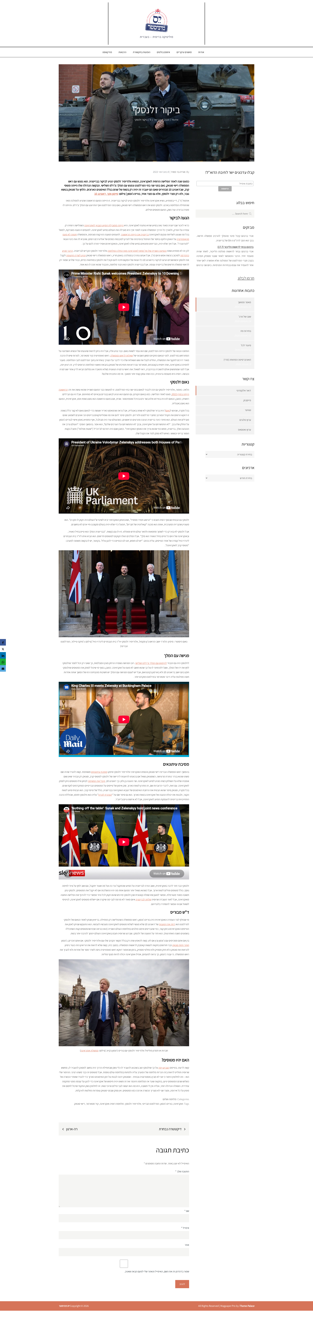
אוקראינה (178, 1103)
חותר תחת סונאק (180, 945)
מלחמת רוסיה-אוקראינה (112, 1103)
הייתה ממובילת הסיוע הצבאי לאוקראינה (104, 225)
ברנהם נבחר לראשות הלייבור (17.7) (235, 237)
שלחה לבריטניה (143, 899)
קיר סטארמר (92, 1103)
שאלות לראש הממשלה (121, 355)
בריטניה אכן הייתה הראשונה (135, 234)
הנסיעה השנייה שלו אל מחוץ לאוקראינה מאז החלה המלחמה (137, 251)
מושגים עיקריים (184, 52)
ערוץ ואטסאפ (244, 429)
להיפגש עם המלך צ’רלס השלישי (151, 663)
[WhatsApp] (3, 662)
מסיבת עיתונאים (99, 772)
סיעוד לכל (246, 345)
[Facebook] (3, 642)
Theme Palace (246, 1306)
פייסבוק (247, 400)
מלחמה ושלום (169, 1099)
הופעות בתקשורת (141, 52)
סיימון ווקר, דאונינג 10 (106, 194)
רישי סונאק (79, 1103)
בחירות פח (246, 331)
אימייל (185, 1228)
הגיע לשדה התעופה (76, 255)
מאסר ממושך (244, 302)
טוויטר (248, 410)
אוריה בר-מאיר (178, 172)
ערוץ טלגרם (245, 420)
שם (186, 1211)
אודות (201, 52)
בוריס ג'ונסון (166, 1103)
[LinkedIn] (3, 655)
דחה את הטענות (167, 924)
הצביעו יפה (163, 1067)
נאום (167, 410)
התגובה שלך (182, 1171)
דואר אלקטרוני (243, 390)
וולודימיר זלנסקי (133, 1103)
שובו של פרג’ (244, 316)
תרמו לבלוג (246, 278)
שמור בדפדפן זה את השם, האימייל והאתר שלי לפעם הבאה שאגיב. (156, 1271)
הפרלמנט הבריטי (150, 1103)
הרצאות (122, 52)
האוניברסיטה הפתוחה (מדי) (237, 359)
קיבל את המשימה (96, 781)
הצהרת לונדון (105, 794)
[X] (3, 649)
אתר (187, 1245)
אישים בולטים (163, 52)
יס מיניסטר (64, 1306)
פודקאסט (107, 52)
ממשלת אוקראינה (89, 1050)
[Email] (3, 668)
